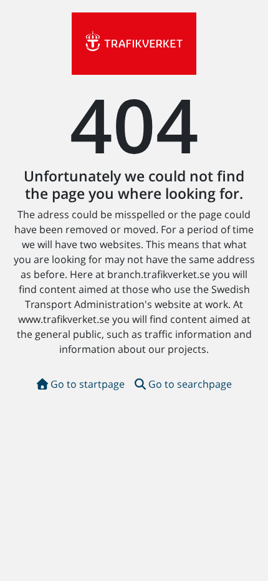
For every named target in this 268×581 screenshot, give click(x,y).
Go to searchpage (190, 384)
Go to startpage (87, 384)
